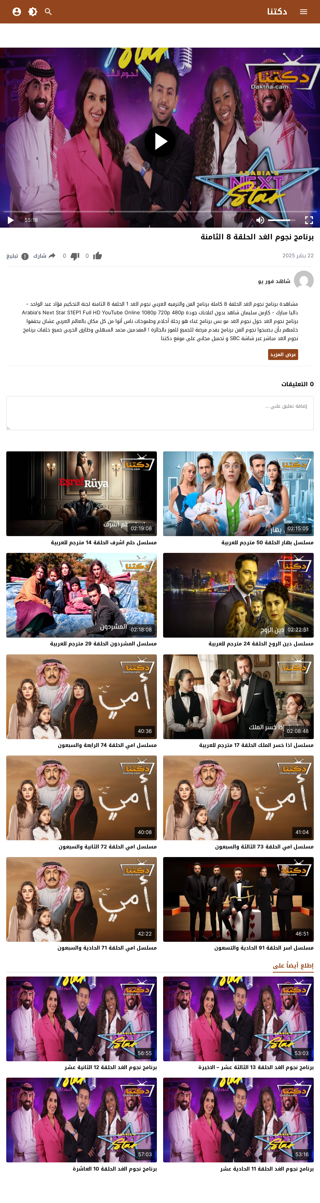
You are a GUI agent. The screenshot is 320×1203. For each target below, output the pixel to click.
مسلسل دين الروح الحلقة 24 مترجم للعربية (261, 644)
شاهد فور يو (274, 281)
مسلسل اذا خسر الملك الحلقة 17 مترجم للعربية (256, 745)
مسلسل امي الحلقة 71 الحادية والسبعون (107, 948)
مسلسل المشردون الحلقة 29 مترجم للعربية (103, 644)
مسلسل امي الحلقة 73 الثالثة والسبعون (264, 847)
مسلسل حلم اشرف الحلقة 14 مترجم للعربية (104, 542)
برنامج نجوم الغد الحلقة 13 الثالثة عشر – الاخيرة (256, 1067)
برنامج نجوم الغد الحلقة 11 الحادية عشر (267, 1169)
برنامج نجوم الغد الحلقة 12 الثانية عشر (110, 1067)
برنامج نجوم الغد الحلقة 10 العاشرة (115, 1169)
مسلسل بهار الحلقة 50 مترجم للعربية (267, 542)
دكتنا (277, 12)
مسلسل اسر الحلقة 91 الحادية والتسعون (264, 948)
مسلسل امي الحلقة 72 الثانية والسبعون (108, 847)
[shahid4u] (304, 288)
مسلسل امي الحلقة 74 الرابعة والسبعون (107, 745)
